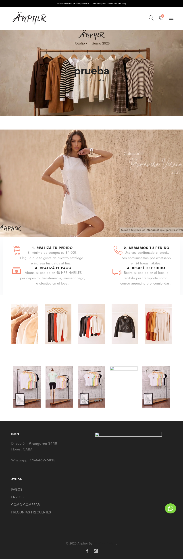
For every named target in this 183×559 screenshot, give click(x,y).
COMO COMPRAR (25, 504)
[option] (24, 329)
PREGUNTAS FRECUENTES (31, 512)
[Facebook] (87, 551)
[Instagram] (96, 551)
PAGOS (16, 489)
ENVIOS (17, 496)
